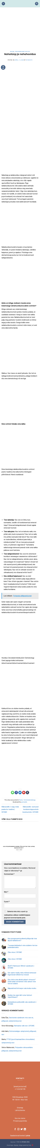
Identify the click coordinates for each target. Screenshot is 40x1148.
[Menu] (3, 3)
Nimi (6, 892)
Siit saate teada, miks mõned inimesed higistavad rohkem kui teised (22, 974)
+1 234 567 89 (20, 1089)
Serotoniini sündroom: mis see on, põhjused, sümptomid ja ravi (17, 1019)
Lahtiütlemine (20, 1110)
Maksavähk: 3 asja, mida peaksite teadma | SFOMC (10, 809)
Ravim (12, 51)
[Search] (36, 3)
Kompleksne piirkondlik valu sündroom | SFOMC (22, 1003)
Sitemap (20, 1108)
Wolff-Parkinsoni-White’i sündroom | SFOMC (21, 967)
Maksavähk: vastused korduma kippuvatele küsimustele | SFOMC (30, 809)
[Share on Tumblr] (27, 792)
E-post (7, 902)
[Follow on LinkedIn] (25, 1129)
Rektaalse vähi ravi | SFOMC (24, 1026)
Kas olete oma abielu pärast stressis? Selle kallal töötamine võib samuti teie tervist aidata (22, 982)
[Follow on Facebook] (15, 1129)
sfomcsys (29, 60)
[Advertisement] (20, 30)
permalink (24, 802)
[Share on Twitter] (20, 792)
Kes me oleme (20, 1118)
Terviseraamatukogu (22, 51)
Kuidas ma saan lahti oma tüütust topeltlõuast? (20, 996)
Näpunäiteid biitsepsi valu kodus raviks (22, 988)
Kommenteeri (9, 874)
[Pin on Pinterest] (23, 792)
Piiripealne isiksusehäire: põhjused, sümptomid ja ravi (17, 1049)
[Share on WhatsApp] (12, 792)
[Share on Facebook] (16, 792)
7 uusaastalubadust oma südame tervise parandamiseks (22, 946)
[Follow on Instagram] (18, 1129)
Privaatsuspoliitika (20, 1121)
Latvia (27, 1136)
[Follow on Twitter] (22, 1129)
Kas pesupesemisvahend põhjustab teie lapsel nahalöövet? (19, 847)
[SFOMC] (20, 3)
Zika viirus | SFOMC (15, 952)
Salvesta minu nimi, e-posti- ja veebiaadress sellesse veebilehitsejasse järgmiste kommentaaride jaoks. (17, 915)
